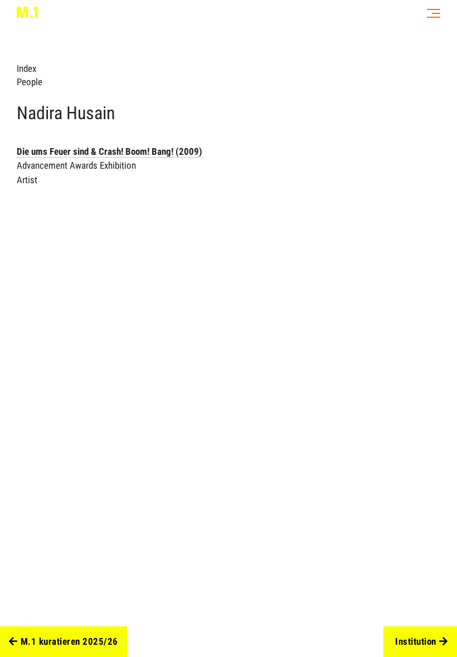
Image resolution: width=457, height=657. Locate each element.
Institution (415, 641)
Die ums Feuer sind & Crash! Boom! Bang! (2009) (109, 151)
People (29, 81)
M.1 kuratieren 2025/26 (69, 641)
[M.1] (27, 12)
